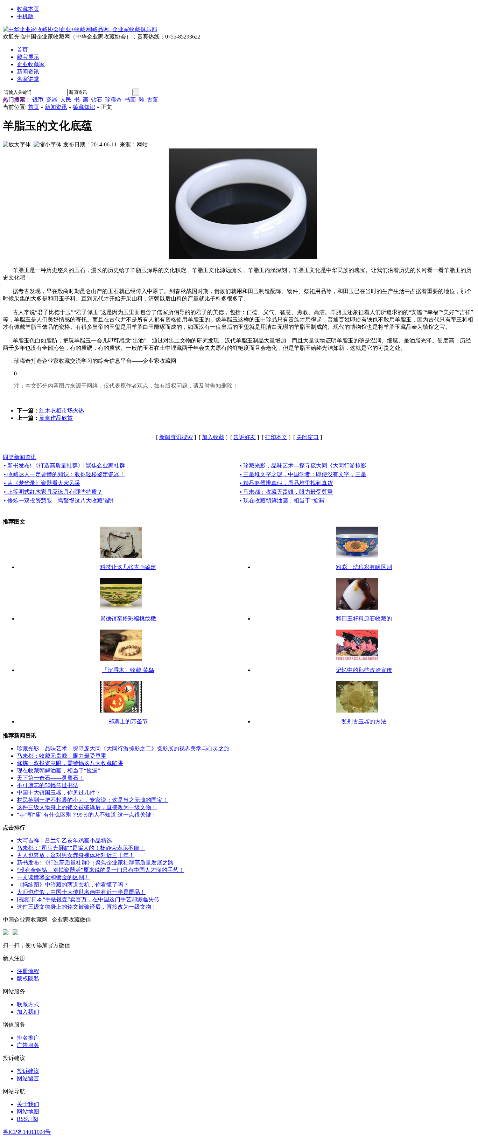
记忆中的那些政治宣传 (364, 670)
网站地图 (28, 1112)
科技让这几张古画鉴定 (128, 567)
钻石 (96, 100)
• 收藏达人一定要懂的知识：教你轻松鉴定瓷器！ (64, 474)
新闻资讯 (56, 107)
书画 (130, 100)
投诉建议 (28, 1071)
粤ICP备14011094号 (27, 1132)
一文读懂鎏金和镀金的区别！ (53, 877)
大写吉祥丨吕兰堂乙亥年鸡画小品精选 (64, 841)
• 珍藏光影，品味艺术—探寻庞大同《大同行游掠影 (303, 466)
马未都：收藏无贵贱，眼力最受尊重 (61, 756)
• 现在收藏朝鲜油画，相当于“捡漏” (283, 501)
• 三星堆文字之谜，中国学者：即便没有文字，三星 (303, 474)
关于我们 (28, 1104)
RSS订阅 (27, 1119)
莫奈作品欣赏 (56, 418)
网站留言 (28, 1078)
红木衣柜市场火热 (61, 411)
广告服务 (28, 1045)
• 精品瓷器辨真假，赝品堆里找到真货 (286, 483)
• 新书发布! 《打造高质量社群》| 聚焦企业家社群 (64, 466)
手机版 (25, 16)
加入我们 (28, 1012)
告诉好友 (244, 437)
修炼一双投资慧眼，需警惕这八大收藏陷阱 (70, 763)
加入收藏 (213, 437)
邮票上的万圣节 (128, 721)
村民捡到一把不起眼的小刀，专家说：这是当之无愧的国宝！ (92, 800)
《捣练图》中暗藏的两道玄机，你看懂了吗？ (73, 885)
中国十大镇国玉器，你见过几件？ (59, 793)
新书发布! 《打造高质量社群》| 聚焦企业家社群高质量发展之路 (95, 863)
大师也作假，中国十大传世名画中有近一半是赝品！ (81, 892)
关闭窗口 (307, 437)
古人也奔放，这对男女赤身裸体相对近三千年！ (75, 855)
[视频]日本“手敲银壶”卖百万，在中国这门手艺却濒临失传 (88, 899)
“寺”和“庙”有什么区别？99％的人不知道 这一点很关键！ (87, 815)
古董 (152, 100)
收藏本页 (28, 9)
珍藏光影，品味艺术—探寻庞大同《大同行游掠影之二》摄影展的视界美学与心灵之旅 (123, 748)
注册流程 (28, 971)
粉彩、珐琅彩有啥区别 (364, 567)
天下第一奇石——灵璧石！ (50, 778)
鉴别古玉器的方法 (364, 721)
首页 (33, 107)
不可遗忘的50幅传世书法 (47, 785)
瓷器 (51, 100)
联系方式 (28, 1004)
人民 (65, 100)
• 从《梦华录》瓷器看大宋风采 (42, 483)
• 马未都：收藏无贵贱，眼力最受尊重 (286, 492)
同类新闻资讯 (19, 457)
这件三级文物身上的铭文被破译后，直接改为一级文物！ (87, 807)
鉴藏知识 (84, 107)
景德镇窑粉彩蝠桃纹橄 (128, 619)
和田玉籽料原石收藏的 (364, 619)
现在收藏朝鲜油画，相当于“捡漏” (58, 770)
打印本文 (276, 437)
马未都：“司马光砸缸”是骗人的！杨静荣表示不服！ (81, 848)
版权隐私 (28, 978)
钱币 (37, 100)
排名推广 (28, 1038)
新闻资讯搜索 (176, 437)
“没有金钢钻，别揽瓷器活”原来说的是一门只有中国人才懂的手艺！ (100, 870)
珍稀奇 (113, 100)
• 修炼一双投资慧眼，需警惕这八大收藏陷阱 (59, 501)
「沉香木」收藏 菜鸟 (128, 670)
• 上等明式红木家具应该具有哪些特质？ (53, 492)
